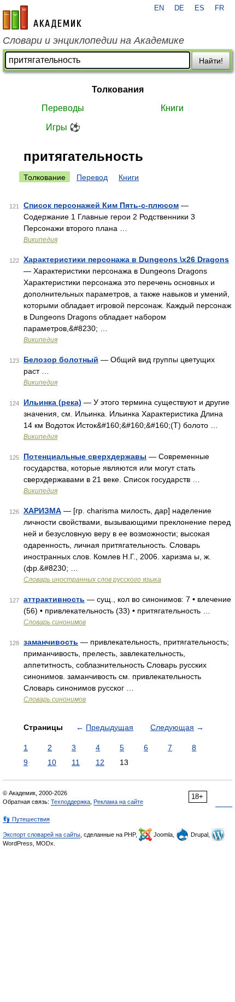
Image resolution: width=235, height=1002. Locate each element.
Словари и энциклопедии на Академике (93, 40)
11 (76, 762)
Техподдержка (70, 801)
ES (199, 8)
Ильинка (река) (52, 402)
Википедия (40, 240)
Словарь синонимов (55, 622)
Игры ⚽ (63, 127)
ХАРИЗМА (42, 510)
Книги (172, 108)
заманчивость (51, 642)
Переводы (63, 108)
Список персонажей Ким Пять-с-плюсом (101, 205)
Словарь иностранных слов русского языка (92, 579)
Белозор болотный (61, 359)
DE (179, 8)
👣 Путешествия (26, 819)
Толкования (118, 89)
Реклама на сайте (118, 801)
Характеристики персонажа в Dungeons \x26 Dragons (126, 259)
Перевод (92, 177)
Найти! (211, 60)
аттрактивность (54, 599)
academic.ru (42, 17)
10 (52, 762)
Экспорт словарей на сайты (41, 834)
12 (100, 762)
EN (159, 8)
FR (219, 8)
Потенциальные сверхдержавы (85, 456)
